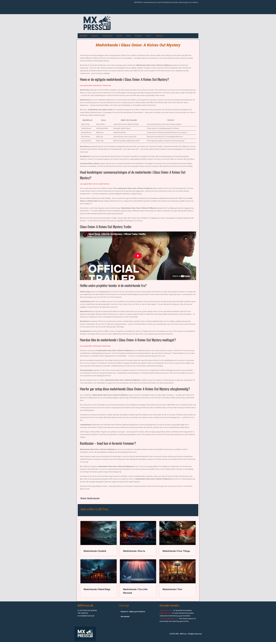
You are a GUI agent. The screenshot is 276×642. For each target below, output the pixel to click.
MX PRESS (83, 36)
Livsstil (119, 36)
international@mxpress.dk (169, 618)
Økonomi (159, 36)
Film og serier (107, 36)
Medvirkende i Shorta (134, 551)
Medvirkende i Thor (172, 589)
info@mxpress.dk (166, 610)
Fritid (148, 36)
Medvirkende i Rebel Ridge (97, 589)
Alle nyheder (125, 616)
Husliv (128, 36)
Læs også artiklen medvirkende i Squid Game (95, 346)
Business (138, 36)
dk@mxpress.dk (165, 613)
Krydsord (94, 36)
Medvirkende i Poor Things (176, 551)
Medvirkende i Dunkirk (95, 551)
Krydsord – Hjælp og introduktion (133, 611)
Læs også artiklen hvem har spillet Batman (94, 184)
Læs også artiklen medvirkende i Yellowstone (95, 85)
